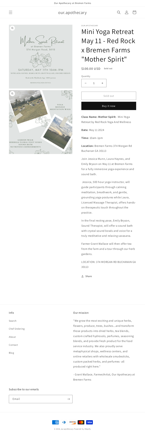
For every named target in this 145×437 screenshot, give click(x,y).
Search (13, 320)
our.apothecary (67, 429)
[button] (10, 12)
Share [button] (88, 276)
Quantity (85, 76)
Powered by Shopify (82, 429)
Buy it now (108, 106)
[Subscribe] (68, 399)
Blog (11, 352)
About (12, 336)
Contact (13, 344)
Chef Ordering (17, 328)
